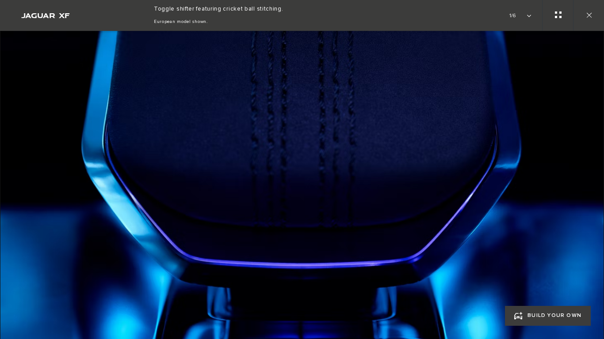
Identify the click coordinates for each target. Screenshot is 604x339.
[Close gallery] (588, 15)
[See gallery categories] (557, 15)
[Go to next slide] (594, 179)
